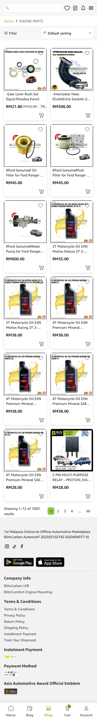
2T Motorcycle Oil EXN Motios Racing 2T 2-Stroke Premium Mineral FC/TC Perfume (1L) (25, 325)
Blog (29, 715)
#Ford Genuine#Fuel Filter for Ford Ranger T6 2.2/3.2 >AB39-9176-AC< (71, 173)
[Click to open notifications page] (83, 8)
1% (43, 106)
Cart (67, 711)
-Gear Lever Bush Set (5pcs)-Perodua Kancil (22, 96)
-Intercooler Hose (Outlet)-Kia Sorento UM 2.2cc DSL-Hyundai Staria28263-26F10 (71, 96)
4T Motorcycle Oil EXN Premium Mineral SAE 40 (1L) (23, 477)
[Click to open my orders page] (75, 8)
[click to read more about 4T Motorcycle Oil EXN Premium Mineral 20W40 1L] (71, 298)
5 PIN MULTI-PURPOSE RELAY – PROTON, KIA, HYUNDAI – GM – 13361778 (70, 477)
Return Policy (14, 621)
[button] (42, 115)
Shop (48, 715)
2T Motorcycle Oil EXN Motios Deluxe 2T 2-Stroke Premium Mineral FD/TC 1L (71, 249)
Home (8, 21)
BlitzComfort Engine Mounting (28, 592)
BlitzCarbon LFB (16, 586)
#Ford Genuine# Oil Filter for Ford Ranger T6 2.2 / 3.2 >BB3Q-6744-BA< (25, 173)
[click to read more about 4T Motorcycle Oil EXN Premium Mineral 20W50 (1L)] (25, 374)
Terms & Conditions (19, 609)
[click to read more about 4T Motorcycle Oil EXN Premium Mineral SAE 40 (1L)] (25, 450)
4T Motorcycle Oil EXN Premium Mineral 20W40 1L (70, 325)
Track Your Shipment (20, 640)
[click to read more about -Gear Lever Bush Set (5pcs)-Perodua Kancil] (25, 69)
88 (88, 511)
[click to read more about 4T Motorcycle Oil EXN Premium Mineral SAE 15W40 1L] (71, 374)
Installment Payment (20, 634)
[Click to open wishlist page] (67, 8)
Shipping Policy (16, 627)
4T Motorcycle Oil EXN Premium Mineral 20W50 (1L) (23, 401)
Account (86, 715)
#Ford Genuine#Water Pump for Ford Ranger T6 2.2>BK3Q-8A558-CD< (23, 249)
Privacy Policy (14, 615)
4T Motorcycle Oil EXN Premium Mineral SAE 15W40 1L (70, 401)
